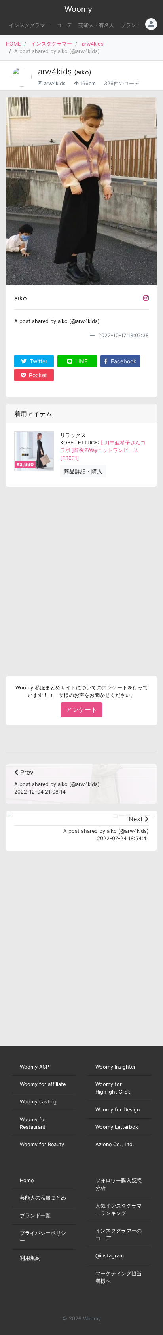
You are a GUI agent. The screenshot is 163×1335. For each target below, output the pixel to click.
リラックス (73, 435)
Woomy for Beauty (42, 1144)
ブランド (131, 25)
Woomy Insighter (115, 1067)
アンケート (81, 710)
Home (27, 1180)
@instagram (109, 1256)
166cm (87, 83)
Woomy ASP (34, 1067)
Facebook (122, 361)
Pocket (37, 375)
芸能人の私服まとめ (43, 1198)
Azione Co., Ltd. (114, 1144)
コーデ (64, 25)
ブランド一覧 (35, 1216)
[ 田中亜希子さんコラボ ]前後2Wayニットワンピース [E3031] (103, 450)
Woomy (78, 9)
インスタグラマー (29, 25)
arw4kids (93, 44)
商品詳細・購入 (83, 471)
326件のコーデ (121, 83)
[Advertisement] (81, 575)
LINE (80, 361)
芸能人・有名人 (96, 25)
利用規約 (30, 1258)
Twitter (37, 361)
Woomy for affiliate (43, 1084)
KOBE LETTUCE (79, 443)
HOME (13, 44)
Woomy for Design (117, 1110)
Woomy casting (38, 1102)
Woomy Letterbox (116, 1127)
